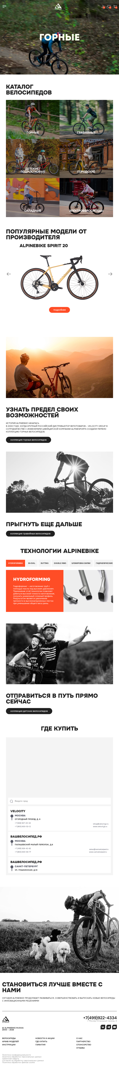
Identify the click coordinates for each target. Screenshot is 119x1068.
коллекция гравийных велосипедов (30, 533)
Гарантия (40, 1044)
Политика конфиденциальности (16, 1055)
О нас (79, 1038)
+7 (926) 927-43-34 (23, 823)
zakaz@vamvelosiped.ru (99, 849)
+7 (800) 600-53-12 (23, 826)
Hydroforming (15, 563)
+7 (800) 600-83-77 (23, 852)
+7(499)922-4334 (100, 1018)
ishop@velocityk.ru (101, 824)
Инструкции (9, 1044)
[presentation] (8, 38)
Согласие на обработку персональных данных (23, 1060)
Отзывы (80, 1048)
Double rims (60, 563)
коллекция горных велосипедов (28, 439)
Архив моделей (10, 1041)
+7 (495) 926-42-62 (23, 848)
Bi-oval (31, 563)
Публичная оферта (10, 1059)
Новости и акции (45, 1038)
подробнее (59, 309)
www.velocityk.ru (100, 826)
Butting (44, 563)
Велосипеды (9, 1038)
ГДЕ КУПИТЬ (41, 1041)
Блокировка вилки (81, 563)
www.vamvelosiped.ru (98, 852)
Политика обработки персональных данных (22, 1057)
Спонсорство (83, 1044)
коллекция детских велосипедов (29, 711)
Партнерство (83, 1041)
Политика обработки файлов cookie (18, 1062)
